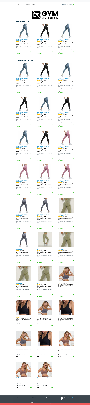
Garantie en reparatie (34, 401)
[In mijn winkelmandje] (31, 192)
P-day (68, 397)
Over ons (47, 398)
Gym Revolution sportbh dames (65, 282)
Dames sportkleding (19, 398)
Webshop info (64, 4)
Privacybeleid (48, 401)
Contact (32, 402)
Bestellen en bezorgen (34, 398)
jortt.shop (72, 397)
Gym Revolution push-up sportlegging (22, 40)
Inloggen (70, 4)
